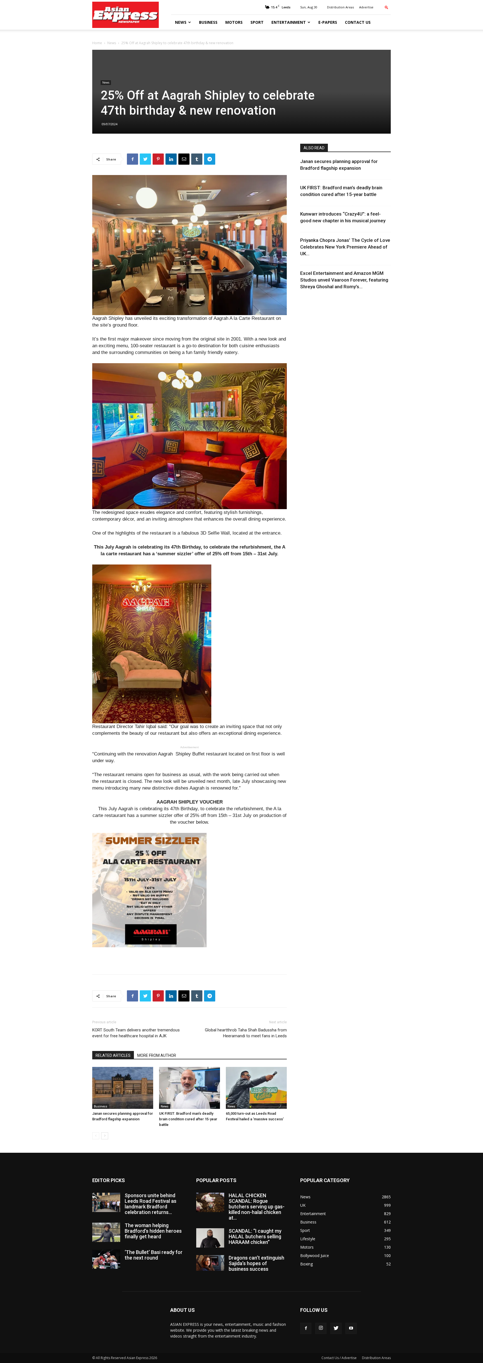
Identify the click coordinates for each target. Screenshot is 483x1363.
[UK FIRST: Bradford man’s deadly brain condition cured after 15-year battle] (189, 1088)
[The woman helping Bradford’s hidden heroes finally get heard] (106, 1232)
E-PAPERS (327, 22)
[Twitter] (336, 1328)
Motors (234, 22)
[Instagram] (320, 1328)
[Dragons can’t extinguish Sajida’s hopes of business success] (210, 1263)
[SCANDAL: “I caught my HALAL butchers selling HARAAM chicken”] (210, 1238)
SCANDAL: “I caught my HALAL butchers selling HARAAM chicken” (255, 1236)
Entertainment (288, 22)
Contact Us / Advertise (339, 1357)
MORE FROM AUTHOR (156, 1055)
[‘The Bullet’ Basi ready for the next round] (106, 1259)
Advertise (366, 7)
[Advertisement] (189, 955)
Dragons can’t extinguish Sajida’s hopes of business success (256, 1263)
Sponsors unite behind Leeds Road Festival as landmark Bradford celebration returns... (150, 1203)
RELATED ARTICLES (113, 1055)
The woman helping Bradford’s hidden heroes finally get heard (153, 1230)
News (180, 22)
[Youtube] (351, 1328)
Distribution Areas (340, 7)
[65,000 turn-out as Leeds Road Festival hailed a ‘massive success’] (256, 1088)
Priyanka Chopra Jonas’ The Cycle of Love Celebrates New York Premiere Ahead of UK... (345, 246)
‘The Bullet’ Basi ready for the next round (154, 1255)
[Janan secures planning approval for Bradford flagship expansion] (122, 1088)
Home (97, 43)
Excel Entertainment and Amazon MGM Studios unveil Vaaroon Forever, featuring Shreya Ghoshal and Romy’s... (344, 279)
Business (208, 22)
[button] (386, 7)
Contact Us (358, 22)
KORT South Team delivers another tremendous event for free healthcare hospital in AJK (136, 1032)
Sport (257, 22)
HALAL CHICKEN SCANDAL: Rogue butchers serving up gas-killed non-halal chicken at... (257, 1206)
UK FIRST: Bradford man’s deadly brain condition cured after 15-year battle (188, 1119)
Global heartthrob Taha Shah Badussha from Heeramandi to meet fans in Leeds (246, 1032)
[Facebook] (305, 1328)
